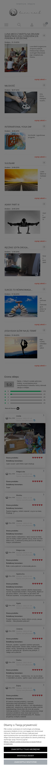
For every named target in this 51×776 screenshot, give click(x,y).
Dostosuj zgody (25, 756)
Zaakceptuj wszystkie (25, 762)
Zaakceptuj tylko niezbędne (25, 749)
